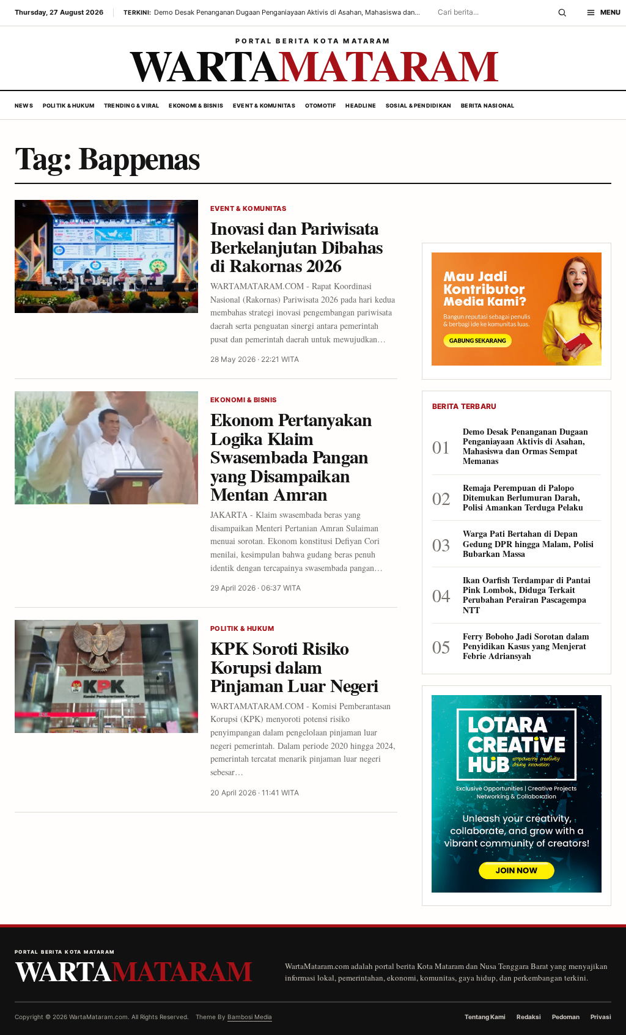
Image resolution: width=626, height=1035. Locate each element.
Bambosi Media (249, 1016)
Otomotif (320, 105)
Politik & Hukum (68, 105)
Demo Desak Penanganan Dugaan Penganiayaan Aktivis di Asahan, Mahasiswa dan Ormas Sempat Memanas (525, 446)
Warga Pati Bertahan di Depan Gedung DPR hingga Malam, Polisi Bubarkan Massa (528, 544)
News (24, 105)
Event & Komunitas (264, 105)
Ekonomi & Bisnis (196, 105)
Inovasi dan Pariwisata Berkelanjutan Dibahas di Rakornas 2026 (296, 246)
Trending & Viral (132, 105)
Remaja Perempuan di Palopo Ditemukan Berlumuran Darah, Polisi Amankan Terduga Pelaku (523, 498)
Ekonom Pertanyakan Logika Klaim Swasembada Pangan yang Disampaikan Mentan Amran (291, 456)
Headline (360, 105)
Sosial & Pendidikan (418, 105)
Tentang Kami (485, 1016)
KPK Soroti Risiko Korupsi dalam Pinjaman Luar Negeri (294, 666)
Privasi (601, 1016)
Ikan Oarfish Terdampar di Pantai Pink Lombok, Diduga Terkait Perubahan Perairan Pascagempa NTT (527, 595)
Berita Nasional (487, 105)
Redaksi (529, 1016)
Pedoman (566, 1016)
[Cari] (562, 13)
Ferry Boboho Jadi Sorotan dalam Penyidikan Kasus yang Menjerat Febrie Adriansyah (526, 646)
